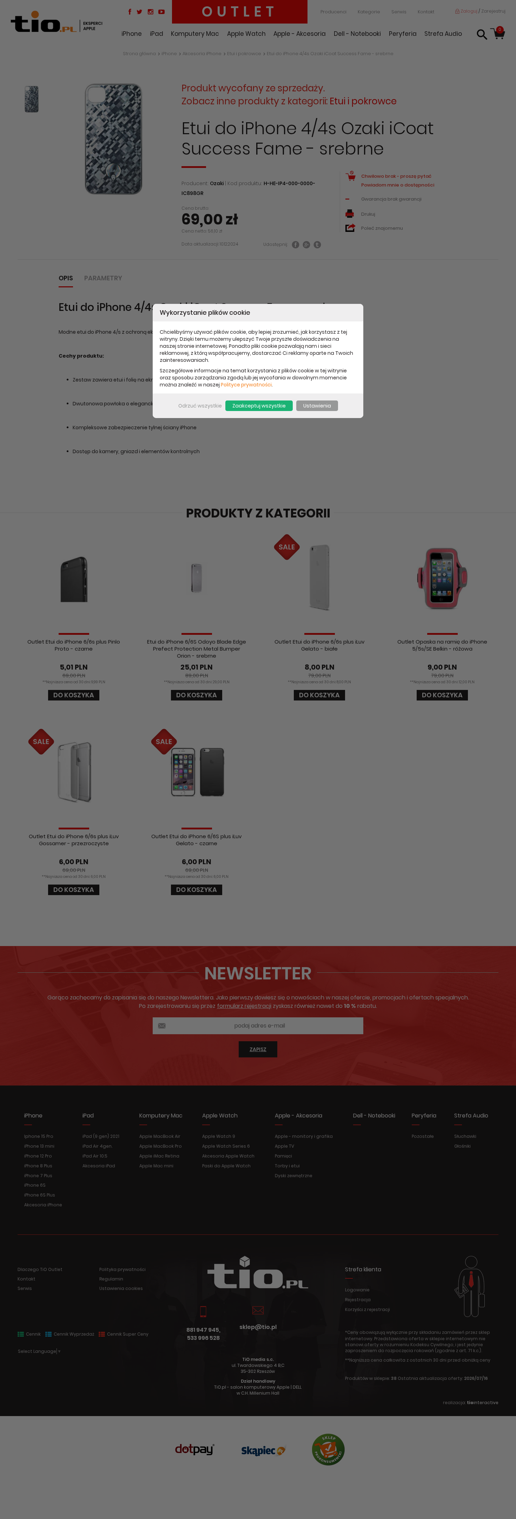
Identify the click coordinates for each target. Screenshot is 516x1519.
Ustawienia (317, 405)
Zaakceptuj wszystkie (259, 405)
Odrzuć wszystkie (200, 405)
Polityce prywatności (246, 384)
